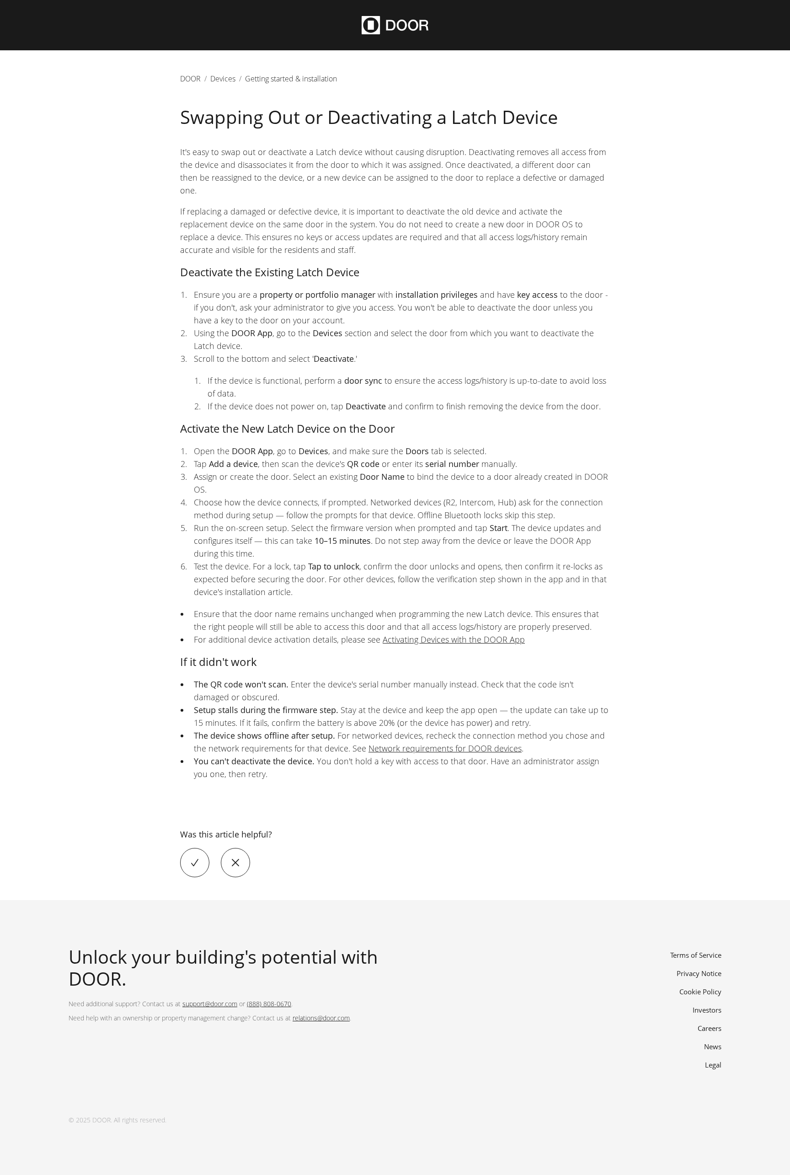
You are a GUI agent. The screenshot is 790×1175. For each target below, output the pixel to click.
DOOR (190, 79)
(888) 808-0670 (269, 1003)
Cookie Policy (700, 991)
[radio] (194, 862)
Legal (713, 1064)
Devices (222, 79)
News (712, 1046)
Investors (707, 1009)
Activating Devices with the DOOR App (454, 639)
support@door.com (209, 1003)
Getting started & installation (291, 79)
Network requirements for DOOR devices (445, 748)
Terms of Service (695, 955)
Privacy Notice (699, 973)
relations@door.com (321, 1018)
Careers (709, 1028)
